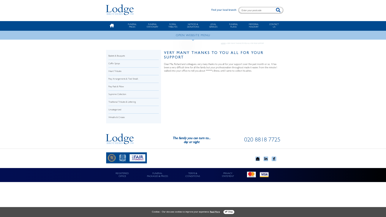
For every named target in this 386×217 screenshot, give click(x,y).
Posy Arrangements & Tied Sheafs (123, 79)
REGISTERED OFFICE (122, 175)
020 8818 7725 (262, 140)
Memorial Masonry (254, 26)
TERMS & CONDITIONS (192, 175)
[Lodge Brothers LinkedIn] (266, 159)
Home (223, 43)
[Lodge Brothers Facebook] (274, 159)
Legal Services (213, 26)
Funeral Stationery (152, 26)
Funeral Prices (132, 26)
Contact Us (274, 26)
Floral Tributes (172, 26)
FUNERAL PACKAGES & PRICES (157, 175)
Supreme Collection (117, 94)
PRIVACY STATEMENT (228, 175)
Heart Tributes (114, 71)
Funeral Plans (233, 26)
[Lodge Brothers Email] (257, 159)
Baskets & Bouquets (116, 56)
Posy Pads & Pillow (116, 87)
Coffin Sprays (114, 64)
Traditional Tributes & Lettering (122, 102)
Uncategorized (114, 110)
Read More (215, 212)
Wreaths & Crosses (116, 117)
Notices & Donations (193, 26)
